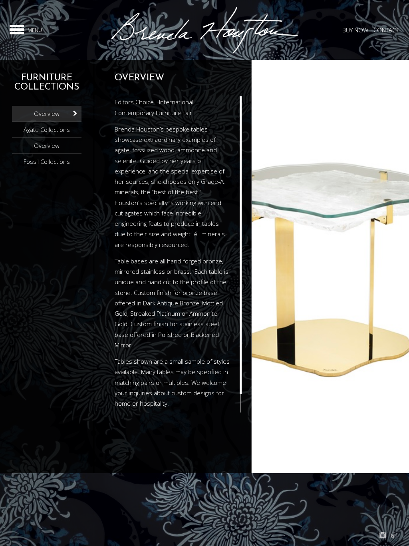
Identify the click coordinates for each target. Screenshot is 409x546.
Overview (47, 114)
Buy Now (355, 30)
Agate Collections (47, 130)
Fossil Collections (47, 161)
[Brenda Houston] (204, 52)
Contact (386, 30)
